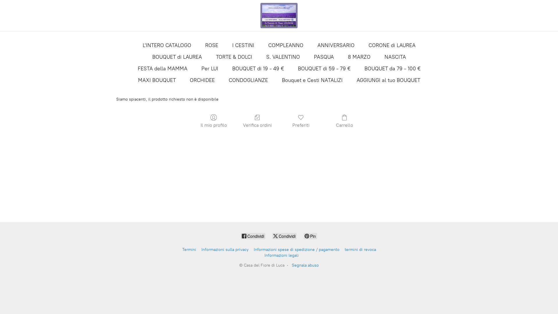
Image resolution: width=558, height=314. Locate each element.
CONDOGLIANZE (248, 80)
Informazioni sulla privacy (224, 249)
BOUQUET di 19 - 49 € (258, 68)
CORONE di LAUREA (392, 45)
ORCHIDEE (202, 80)
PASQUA (324, 57)
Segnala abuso (305, 265)
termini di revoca (360, 249)
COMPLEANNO (285, 45)
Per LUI (209, 68)
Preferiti (301, 125)
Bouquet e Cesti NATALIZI (312, 80)
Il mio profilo (214, 125)
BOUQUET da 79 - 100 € (392, 68)
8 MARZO (359, 57)
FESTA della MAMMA (162, 68)
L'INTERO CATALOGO (167, 45)
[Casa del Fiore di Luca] (279, 15)
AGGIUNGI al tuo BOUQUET (388, 80)
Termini (189, 249)
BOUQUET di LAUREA (177, 57)
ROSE (211, 45)
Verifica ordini (257, 125)
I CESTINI (243, 45)
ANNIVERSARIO (336, 45)
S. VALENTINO (283, 57)
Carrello (344, 125)
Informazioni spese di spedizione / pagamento (296, 249)
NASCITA (395, 57)
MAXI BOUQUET (157, 80)
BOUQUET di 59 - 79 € (324, 68)
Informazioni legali (281, 255)
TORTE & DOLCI (234, 57)
